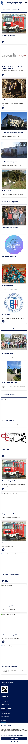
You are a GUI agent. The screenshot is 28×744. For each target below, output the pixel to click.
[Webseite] (3, 75)
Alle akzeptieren (14, 738)
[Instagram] (3, 456)
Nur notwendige (14, 741)
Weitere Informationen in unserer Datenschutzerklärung (12, 735)
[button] (14, 29)
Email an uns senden (5, 704)
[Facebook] (3, 42)
